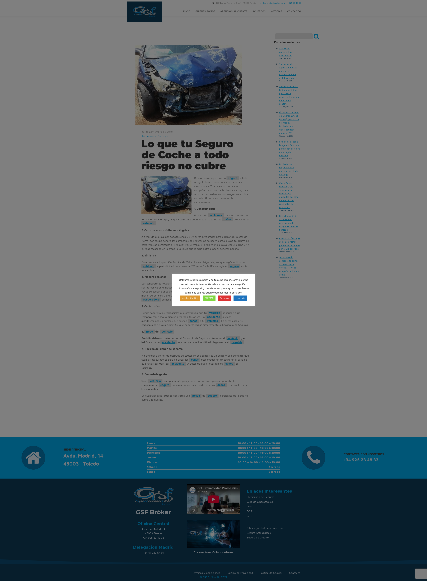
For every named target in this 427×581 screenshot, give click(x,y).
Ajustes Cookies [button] (190, 298)
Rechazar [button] (224, 298)
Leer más (240, 298)
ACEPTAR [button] (209, 298)
